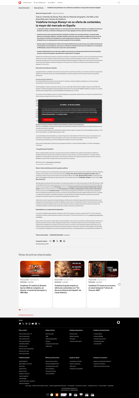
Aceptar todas (92, 119)
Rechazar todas (48, 119)
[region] (70, 111)
